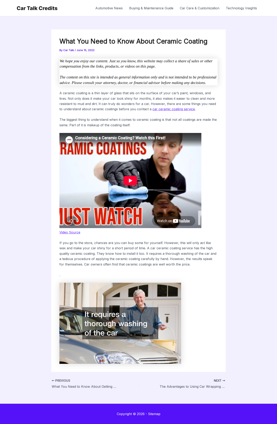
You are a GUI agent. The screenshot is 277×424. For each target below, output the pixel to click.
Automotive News (109, 8)
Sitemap (154, 414)
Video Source (69, 232)
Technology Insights (241, 8)
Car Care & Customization (199, 8)
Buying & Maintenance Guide (151, 8)
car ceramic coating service (173, 109)
